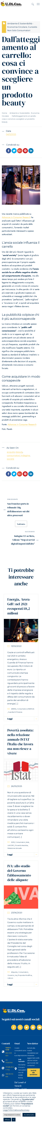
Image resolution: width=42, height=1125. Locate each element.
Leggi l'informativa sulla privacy (16, 1110)
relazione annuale (15, 848)
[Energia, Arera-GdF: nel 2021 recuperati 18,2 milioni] (21, 630)
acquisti (11, 452)
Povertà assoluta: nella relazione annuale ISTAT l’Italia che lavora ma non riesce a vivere (20, 742)
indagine (25, 455)
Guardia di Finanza (15, 712)
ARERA (13, 709)
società (10, 459)
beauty (19, 452)
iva (16, 975)
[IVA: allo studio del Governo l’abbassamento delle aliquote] (21, 897)
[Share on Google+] (20, 151)
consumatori (13, 455)
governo (11, 975)
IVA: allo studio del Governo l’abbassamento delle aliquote (19, 873)
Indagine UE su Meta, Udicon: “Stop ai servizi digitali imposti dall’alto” (23, 539)
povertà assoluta (21, 845)
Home (4, 113)
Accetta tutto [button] (29, 1115)
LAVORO (11, 845)
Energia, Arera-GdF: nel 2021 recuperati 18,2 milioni (19, 606)
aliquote (14, 972)
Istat (27, 842)
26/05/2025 (16, 786)
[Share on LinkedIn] (31, 151)
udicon (10, 978)
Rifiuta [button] (7, 1120)
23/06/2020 (16, 912)
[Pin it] (25, 151)
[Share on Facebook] (8, 151)
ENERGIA (31, 709)
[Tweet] (14, 151)
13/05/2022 (16, 646)
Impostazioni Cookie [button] (12, 1115)
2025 (13, 842)
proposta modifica (25, 975)
